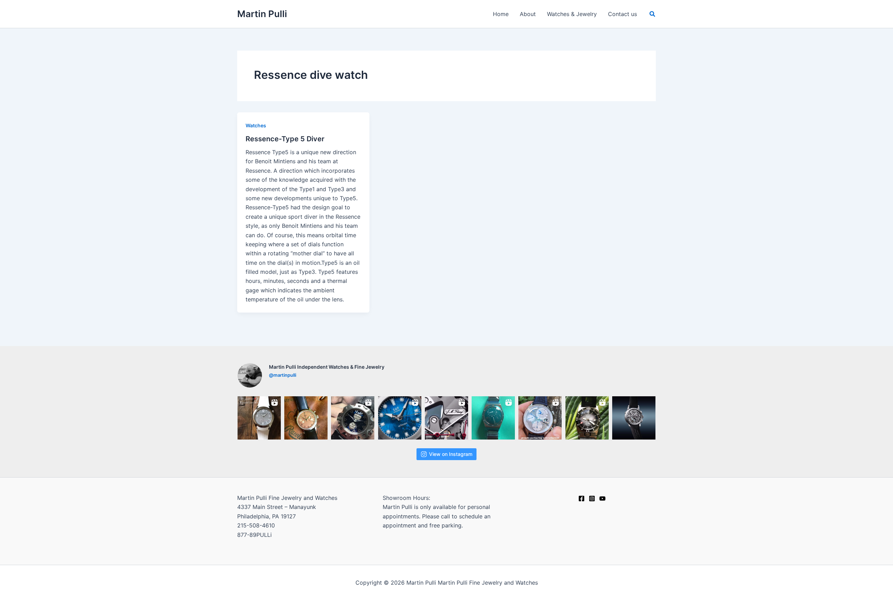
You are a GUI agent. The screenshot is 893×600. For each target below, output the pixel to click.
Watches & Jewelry (572, 13)
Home (501, 13)
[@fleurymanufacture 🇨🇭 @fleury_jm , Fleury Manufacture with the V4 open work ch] (446, 418)
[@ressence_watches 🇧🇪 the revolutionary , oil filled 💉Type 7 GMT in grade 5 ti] (493, 418)
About (528, 13)
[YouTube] (602, 498)
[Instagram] (592, 498)
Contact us (622, 13)
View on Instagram (450, 454)
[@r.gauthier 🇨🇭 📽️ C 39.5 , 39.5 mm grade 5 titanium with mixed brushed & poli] (259, 418)
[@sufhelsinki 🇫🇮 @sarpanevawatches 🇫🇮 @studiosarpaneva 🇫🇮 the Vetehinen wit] (399, 418)
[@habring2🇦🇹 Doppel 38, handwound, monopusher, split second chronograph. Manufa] (306, 418)
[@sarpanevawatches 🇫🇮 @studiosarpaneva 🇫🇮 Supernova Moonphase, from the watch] (352, 418)
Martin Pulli (262, 13)
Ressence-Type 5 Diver (285, 139)
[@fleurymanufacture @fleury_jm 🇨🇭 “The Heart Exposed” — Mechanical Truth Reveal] (633, 418)
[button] (653, 14)
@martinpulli (282, 375)
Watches (256, 125)
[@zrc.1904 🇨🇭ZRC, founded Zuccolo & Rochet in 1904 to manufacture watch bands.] (587, 418)
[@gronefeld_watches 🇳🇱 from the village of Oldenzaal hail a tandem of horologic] (540, 418)
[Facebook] (581, 498)
